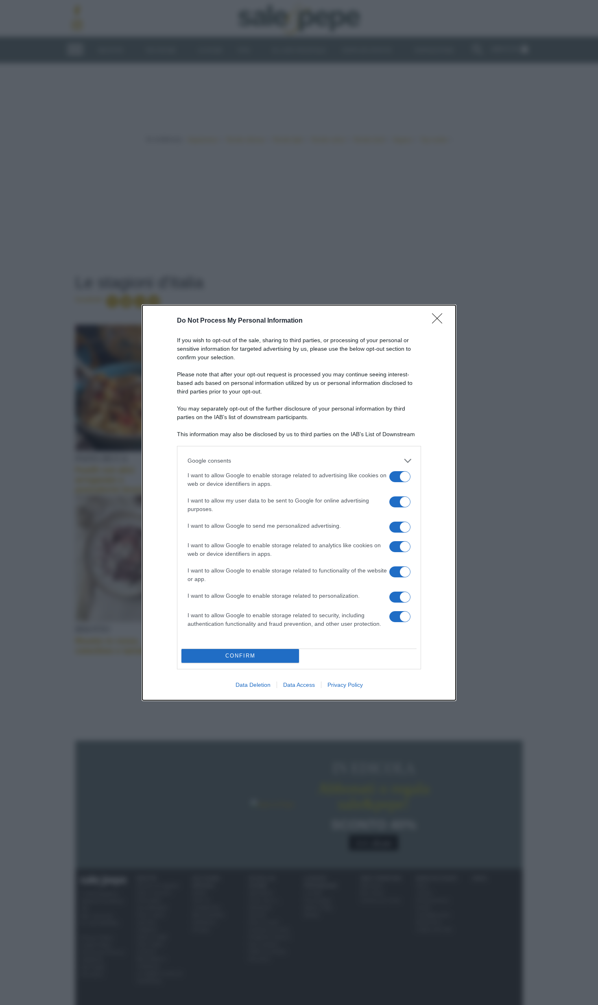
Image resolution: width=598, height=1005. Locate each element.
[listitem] (299, 461)
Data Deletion (253, 685)
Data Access (299, 685)
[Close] (439, 321)
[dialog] (299, 502)
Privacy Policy (345, 685)
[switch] (399, 476)
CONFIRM (240, 656)
